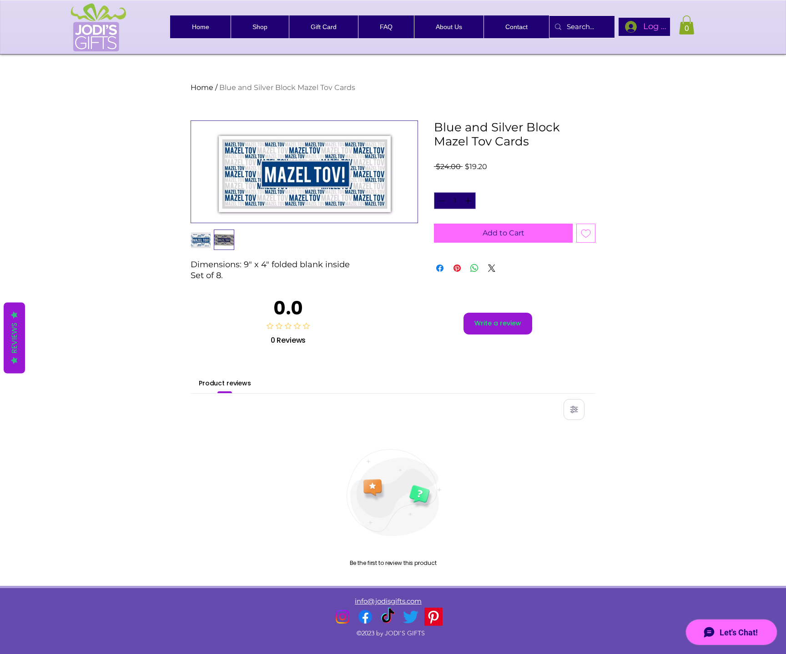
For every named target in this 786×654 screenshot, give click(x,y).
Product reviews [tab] (225, 383)
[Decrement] (441, 201)
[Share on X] (491, 268)
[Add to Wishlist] (585, 233)
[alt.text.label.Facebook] (365, 617)
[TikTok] (388, 617)
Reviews (14, 337)
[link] (687, 25)
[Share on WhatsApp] (474, 268)
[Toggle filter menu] (574, 409)
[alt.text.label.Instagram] (342, 617)
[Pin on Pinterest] (457, 268)
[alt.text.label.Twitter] (411, 617)
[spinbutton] (455, 201)
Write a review (497, 323)
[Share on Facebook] (439, 268)
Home (202, 87)
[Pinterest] (433, 617)
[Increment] (468, 201)
